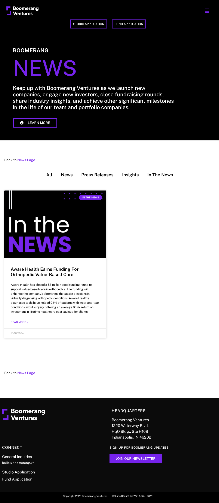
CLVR (150, 496)
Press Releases (97, 174)
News (67, 174)
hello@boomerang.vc (18, 462)
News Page (26, 160)
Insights (130, 174)
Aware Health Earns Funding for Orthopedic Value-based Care (44, 271)
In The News (160, 174)
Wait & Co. (139, 496)
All (49, 174)
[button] (206, 11)
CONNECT (12, 447)
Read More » (19, 322)
